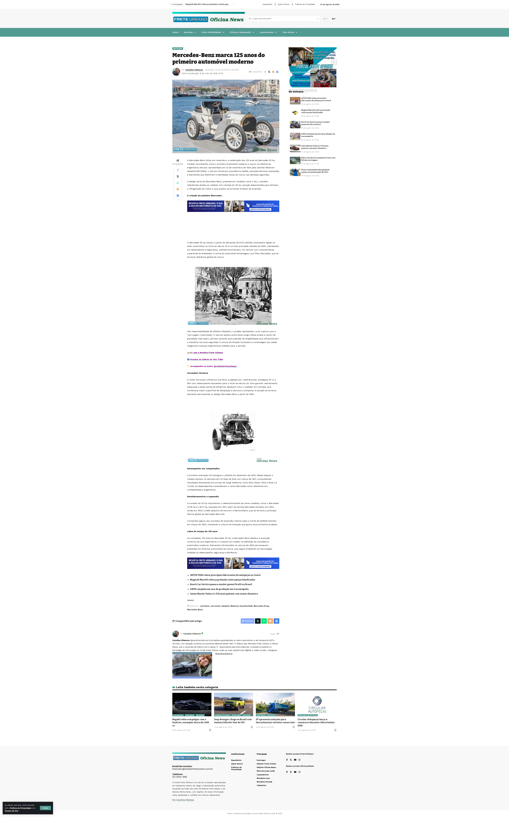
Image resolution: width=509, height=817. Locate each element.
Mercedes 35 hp (261, 606)
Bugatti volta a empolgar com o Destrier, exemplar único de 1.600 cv (190, 722)
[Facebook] (287, 760)
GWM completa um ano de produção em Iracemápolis (219, 589)
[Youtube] (295, 760)
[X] (290, 760)
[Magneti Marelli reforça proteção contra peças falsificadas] (295, 112)
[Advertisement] (233, 219)
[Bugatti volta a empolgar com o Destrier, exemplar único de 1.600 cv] (191, 704)
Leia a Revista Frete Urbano (208, 352)
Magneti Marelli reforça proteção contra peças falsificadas (222, 579)
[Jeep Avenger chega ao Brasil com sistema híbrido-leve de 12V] (233, 704)
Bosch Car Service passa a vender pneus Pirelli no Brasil (207, 4)
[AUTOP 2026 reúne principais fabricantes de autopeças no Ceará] (295, 100)
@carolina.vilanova (223, 653)
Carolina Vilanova (194, 70)
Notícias (177, 48)
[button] (45, 808)
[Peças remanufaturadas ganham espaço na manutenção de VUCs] (295, 172)
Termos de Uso (11, 811)
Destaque (189, 715)
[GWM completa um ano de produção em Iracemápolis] (295, 136)
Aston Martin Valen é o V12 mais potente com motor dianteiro (224, 594)
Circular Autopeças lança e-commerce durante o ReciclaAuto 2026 (316, 722)
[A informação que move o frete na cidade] (233, 563)
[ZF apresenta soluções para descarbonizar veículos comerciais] (275, 704)
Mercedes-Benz (195, 610)
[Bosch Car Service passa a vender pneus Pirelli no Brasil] (295, 124)
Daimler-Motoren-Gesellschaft (237, 606)
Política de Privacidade (20, 808)
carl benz (205, 606)
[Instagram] (299, 760)
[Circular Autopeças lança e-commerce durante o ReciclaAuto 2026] (317, 704)
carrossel (215, 606)
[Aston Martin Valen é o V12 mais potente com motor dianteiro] (295, 148)
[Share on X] (269, 72)
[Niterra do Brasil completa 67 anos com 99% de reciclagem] (295, 160)
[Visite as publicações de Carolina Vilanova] (175, 634)
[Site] (278, 634)
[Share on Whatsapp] (178, 183)
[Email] (273, 72)
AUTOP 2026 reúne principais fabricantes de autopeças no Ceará (225, 575)
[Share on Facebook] (265, 72)
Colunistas (178, 715)
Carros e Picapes (222, 715)
